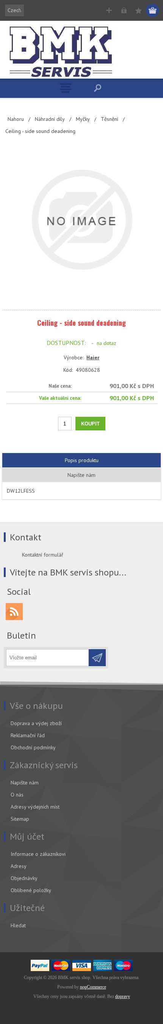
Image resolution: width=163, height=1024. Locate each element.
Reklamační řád (28, 735)
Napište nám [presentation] (81, 475)
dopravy (122, 996)
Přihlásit (123, 10)
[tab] (81, 460)
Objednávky (24, 878)
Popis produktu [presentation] (82, 460)
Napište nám (25, 782)
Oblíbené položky (31, 890)
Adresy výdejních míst (35, 806)
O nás (17, 794)
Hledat (18, 925)
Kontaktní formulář (42, 554)
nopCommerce (93, 987)
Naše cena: (60, 386)
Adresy (19, 866)
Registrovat (109, 10)
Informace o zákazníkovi (38, 854)
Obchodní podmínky (33, 747)
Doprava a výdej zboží (36, 723)
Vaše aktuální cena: (60, 397)
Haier (92, 357)
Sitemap (20, 818)
